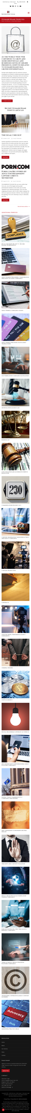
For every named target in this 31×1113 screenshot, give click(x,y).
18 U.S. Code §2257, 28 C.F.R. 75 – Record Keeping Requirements (13, 244)
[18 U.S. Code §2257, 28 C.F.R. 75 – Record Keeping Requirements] (15, 228)
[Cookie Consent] (3, 1110)
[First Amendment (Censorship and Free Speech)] (15, 815)
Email (15, 3)
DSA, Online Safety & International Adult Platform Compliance (15, 764)
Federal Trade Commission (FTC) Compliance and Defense (12, 797)
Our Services (5, 1048)
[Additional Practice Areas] (15, 1013)
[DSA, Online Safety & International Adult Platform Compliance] (15, 748)
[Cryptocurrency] (15, 684)
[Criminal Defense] (15, 652)
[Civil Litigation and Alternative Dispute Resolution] (15, 456)
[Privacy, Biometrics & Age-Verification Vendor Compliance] (15, 880)
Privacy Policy (7, 1099)
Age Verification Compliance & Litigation (15, 376)
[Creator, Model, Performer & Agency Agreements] (15, 619)
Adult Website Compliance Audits (12, 310)
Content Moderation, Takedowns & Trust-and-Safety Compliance (15, 537)
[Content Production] (15, 555)
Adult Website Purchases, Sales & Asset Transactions (14, 343)
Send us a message (6, 1087)
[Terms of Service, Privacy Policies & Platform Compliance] (15, 947)
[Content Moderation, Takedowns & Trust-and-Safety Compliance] (15, 521)
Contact (3, 1055)
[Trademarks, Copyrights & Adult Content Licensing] (15, 980)
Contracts (5, 602)
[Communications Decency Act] (15, 489)
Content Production (9, 570)
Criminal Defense (7, 668)
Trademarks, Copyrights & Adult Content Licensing (15, 996)
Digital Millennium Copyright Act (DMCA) (15, 732)
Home (3, 1042)
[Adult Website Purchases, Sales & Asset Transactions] (15, 327)
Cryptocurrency (7, 700)
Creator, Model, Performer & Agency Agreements (13, 635)
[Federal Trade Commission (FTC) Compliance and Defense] (15, 781)
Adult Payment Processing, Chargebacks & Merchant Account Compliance (15, 277)
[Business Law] (15, 424)
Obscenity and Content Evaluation (13, 864)
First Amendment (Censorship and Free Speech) (14, 831)
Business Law (5, 440)
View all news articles (23, 206)
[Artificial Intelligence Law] (15, 392)
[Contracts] (15, 587)
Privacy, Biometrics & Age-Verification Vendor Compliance (14, 896)
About (3, 1045)
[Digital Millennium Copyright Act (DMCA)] (15, 716)
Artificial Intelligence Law (10, 408)
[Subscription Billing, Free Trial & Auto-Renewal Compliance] (15, 913)
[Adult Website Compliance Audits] (15, 295)
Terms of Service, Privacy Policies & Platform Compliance (13, 963)
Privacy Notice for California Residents (19, 1099)
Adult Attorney (6, 2)
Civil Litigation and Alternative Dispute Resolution (15, 472)
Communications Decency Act (11, 505)
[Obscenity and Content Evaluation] (15, 848)
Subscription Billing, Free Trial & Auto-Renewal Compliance (14, 929)
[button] (28, 12)
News (3, 1052)
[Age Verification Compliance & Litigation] (15, 360)
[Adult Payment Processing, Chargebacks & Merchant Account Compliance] (15, 261)
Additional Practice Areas (10, 1029)
